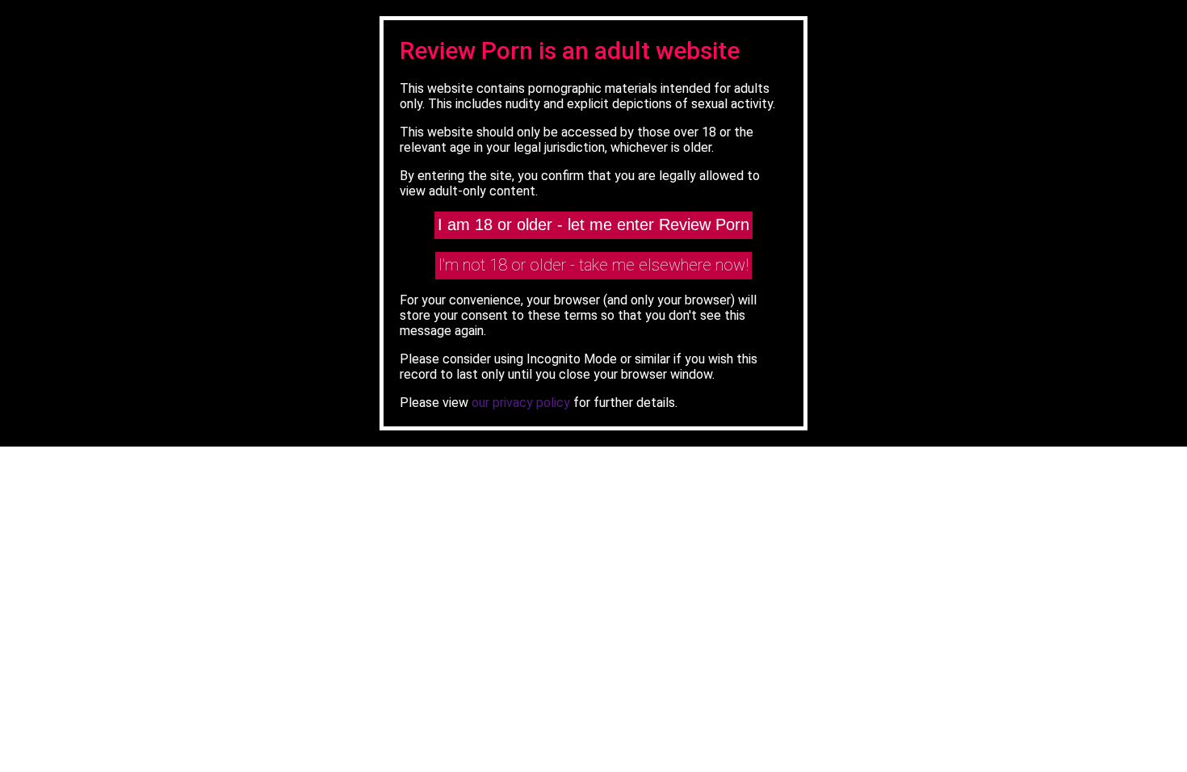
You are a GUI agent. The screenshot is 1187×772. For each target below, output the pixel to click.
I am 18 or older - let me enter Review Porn (593, 224)
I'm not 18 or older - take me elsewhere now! (593, 265)
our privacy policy (521, 402)
